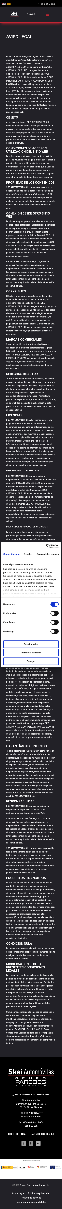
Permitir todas (31, 644)
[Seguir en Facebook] (23, 1143)
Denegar (31, 661)
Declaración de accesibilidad (31, 1202)
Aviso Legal (18, 1193)
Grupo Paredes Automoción (30, 1185)
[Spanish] (9, 3)
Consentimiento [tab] (11, 554)
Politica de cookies (31, 1198)
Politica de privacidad (39, 1193)
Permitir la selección (31, 652)
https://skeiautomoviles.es (34, 60)
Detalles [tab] (28, 554)
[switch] (54, 613)
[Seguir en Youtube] (38, 1143)
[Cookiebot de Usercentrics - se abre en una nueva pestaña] (46, 546)
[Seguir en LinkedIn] (31, 1143)
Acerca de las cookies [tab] (47, 554)
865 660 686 (48, 3)
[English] (4, 3)
